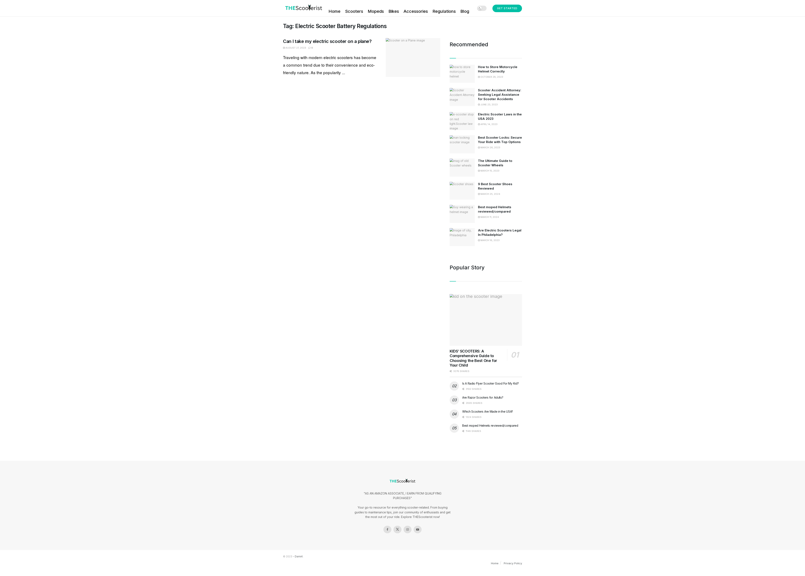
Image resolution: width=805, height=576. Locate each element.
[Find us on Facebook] (387, 529)
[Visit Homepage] (303, 8)
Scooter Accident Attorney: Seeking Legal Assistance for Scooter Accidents (499, 94)
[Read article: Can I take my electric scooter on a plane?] (413, 57)
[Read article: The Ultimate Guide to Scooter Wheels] (462, 168)
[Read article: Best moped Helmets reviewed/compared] (462, 214)
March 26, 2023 (490, 147)
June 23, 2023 (489, 104)
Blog (464, 11)
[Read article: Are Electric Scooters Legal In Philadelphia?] (462, 237)
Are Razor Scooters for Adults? (482, 397)
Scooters (354, 11)
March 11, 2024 (489, 217)
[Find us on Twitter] (397, 529)
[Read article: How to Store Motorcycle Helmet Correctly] (462, 74)
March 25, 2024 (490, 193)
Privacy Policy (513, 563)
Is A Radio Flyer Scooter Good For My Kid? (490, 383)
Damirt (299, 556)
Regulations (444, 11)
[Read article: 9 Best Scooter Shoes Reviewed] (462, 191)
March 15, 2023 (489, 170)
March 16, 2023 (490, 240)
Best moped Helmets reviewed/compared (490, 425)
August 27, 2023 (295, 47)
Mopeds (376, 11)
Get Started (507, 8)
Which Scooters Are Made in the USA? (487, 411)
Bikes (393, 11)
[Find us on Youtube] (418, 529)
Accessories (416, 11)
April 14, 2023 (488, 124)
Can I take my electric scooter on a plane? (327, 41)
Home (334, 11)
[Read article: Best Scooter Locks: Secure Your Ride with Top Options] (462, 144)
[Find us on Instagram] (408, 529)
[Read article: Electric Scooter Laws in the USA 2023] (462, 121)
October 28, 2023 (491, 76)
